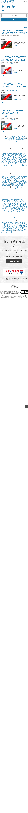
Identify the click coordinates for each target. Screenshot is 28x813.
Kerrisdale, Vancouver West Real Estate (18, 173)
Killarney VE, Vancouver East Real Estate (9, 174)
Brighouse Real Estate (13, 140)
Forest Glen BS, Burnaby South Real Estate (9, 165)
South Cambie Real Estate (16, 205)
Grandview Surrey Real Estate (7, 171)
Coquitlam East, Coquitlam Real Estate (15, 152)
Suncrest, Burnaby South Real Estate (17, 214)
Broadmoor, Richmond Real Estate (14, 141)
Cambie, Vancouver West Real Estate (17, 143)
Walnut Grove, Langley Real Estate (19, 222)
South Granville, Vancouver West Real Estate (11, 207)
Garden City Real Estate (6, 167)
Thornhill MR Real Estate (9, 218)
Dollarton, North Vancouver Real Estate (18, 155)
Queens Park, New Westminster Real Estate (15, 195)
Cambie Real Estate (5, 143)
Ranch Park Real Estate (17, 198)
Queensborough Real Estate (7, 196)
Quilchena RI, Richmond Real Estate (14, 197)
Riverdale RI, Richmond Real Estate (8, 200)
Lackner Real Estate (23, 176)
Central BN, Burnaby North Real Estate (9, 146)
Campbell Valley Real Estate (6, 144)
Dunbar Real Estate (5, 158)
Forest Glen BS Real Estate (11, 37)
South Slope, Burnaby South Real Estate (12, 208)
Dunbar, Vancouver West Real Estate (17, 158)
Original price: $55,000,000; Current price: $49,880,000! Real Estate (14, 190)
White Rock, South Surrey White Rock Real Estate (11, 228)
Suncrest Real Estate (5, 214)
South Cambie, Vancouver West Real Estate (12, 206)
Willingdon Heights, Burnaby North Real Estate (13, 230)
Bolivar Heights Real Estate (21, 138)
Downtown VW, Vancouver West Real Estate (15, 157)
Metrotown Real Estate (13, 182)
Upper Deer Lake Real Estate (10, 220)
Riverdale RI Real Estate (19, 199)
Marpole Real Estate (9, 178)
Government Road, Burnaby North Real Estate (16, 169)
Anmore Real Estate (11, 136)
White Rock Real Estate (20, 227)
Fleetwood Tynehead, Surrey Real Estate (12, 164)
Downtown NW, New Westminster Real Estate (10, 156)
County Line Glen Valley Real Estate (12, 154)
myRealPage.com (14, 287)
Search (14, 19)
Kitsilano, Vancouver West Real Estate (14, 175)
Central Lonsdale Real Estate (16, 148)
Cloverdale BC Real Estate (15, 149)
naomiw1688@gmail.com (18, 279)
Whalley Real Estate (23, 226)
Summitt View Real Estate (21, 213)
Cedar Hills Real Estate (9, 145)
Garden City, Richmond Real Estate (19, 167)
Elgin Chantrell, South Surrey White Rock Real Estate (11, 161)
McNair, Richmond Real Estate (16, 181)
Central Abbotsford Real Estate (20, 145)
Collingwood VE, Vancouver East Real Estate (13, 151)
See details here (17, 46)
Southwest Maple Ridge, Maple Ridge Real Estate (14, 210)
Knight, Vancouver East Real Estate (11, 176)
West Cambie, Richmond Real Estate (14, 224)
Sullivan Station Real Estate (10, 213)
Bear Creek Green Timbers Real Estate (14, 137)
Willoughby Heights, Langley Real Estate (12, 231)
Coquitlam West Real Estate (6, 153)
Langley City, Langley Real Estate (7, 177)
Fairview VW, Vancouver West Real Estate (13, 162)
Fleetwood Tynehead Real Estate (13, 163)
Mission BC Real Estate (5, 184)
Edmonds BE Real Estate (9, 160)
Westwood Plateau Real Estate (13, 226)
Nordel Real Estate (14, 186)
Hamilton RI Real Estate (16, 172)
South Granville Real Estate (22, 206)
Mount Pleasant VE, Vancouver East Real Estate (13, 185)
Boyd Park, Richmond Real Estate (8, 139)
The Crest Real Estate (20, 215)
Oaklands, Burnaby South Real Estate (18, 187)
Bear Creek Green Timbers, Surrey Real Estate (14, 138)
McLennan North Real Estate (10, 179)
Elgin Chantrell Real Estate (20, 160)
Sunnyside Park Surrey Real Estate (8, 215)
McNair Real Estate (5, 181)
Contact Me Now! (14, 261)
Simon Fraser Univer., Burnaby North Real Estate (16, 204)
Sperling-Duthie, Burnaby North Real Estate (13, 211)
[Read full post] (6, 45)
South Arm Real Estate (5, 205)
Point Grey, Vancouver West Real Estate (16, 192)
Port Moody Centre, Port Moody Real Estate (14, 193)
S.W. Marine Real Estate (11, 201)
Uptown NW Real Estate (17, 221)
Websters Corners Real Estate (7, 223)
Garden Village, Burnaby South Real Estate (9, 168)
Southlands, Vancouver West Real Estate (14, 209)
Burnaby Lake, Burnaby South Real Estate (18, 142)
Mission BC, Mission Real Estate (17, 184)
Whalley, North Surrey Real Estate (9, 227)
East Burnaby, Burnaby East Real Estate (13, 159)
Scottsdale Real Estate (13, 202)
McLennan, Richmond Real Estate (17, 180)
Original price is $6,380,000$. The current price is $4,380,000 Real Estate (13, 189)
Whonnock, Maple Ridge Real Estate (14, 229)
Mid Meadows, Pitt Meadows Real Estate (17, 183)
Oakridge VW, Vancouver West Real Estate (9, 188)
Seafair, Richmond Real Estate (13, 203)
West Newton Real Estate (12, 225)
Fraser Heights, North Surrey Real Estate (19, 166)
